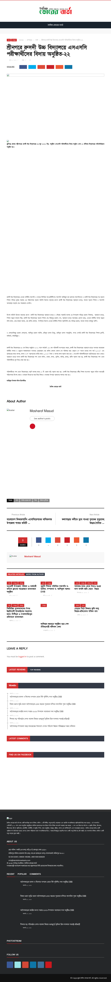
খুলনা (43, 583)
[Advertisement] (55, 170)
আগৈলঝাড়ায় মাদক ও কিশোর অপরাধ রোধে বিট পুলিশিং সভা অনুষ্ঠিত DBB (32, 29)
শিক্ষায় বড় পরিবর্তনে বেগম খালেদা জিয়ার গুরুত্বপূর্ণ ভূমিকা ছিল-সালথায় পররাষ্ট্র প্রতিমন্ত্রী (50, 924)
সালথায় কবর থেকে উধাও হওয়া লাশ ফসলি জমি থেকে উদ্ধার (87, 588)
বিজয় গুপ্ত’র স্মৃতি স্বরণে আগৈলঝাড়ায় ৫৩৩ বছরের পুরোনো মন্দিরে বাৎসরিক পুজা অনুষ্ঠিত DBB (39, 32)
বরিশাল (77, 605)
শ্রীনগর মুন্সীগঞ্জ (44, 500)
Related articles (16, 574)
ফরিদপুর (21, 583)
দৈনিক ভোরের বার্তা (26, 500)
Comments (35, 874)
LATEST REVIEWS (17, 669)
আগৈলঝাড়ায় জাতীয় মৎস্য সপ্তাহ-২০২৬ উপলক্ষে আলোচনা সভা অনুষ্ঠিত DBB (47, 910)
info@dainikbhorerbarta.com (19, 860)
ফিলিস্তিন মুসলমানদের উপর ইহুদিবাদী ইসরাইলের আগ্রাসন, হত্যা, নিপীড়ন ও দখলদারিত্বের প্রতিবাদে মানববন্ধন (19, 612)
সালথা (95, 583)
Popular (22, 874)
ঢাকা (9, 40)
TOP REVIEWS (35, 670)
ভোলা (83, 605)
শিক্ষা (35, 500)
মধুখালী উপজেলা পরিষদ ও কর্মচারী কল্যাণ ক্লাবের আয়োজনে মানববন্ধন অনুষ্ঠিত (21, 589)
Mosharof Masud (42, 411)
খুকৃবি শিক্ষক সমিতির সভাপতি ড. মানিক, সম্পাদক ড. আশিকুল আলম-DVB (55, 589)
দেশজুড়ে (14, 40)
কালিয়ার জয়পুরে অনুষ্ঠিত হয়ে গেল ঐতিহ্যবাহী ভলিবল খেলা (55, 625)
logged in (22, 656)
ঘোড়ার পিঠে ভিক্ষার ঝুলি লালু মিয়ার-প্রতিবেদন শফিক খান (86, 610)
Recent (10, 874)
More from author (35, 574)
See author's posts (42, 418)
